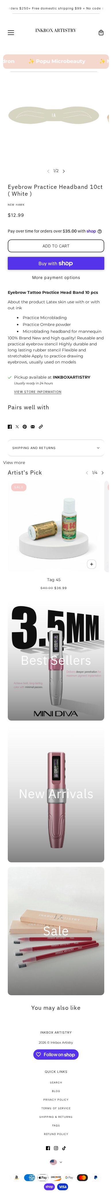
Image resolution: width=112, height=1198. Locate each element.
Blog (56, 1091)
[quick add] (91, 564)
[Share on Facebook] (10, 427)
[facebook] (48, 1148)
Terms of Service (56, 1108)
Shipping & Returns (56, 1116)
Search (56, 1082)
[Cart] (101, 32)
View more (14, 462)
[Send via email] (33, 427)
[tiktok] (64, 1148)
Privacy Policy (56, 1099)
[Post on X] (17, 426)
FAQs (56, 1125)
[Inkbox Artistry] (56, 32)
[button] (41, 427)
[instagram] (56, 1148)
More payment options (56, 277)
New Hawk (16, 204)
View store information (37, 392)
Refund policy (56, 1134)
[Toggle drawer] (11, 32)
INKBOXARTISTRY (71, 377)
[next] (64, 171)
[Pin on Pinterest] (25, 427)
